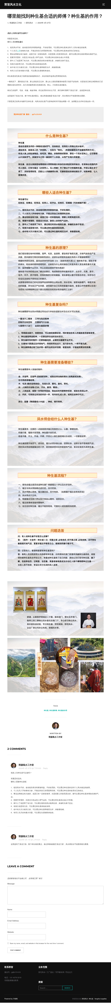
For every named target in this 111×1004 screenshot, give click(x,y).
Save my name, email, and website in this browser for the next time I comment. (37, 943)
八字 (18, 50)
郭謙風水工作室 (16, 22)
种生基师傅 (53, 710)
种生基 (46, 710)
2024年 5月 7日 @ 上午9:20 (29, 839)
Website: (10, 932)
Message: (11, 883)
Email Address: (13, 920)
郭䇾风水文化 (12, 4)
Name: (9, 909)
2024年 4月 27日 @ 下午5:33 (30, 768)
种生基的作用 (62, 710)
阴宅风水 (29, 22)
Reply (45, 768)
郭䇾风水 (85, 999)
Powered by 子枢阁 (11, 999)
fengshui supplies (101, 999)
